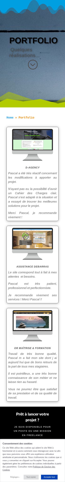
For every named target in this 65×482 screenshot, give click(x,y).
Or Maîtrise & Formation (32, 348)
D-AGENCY (33, 167)
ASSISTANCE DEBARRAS (32, 266)
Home (9, 117)
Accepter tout (49, 477)
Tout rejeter (31, 477)
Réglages (14, 477)
